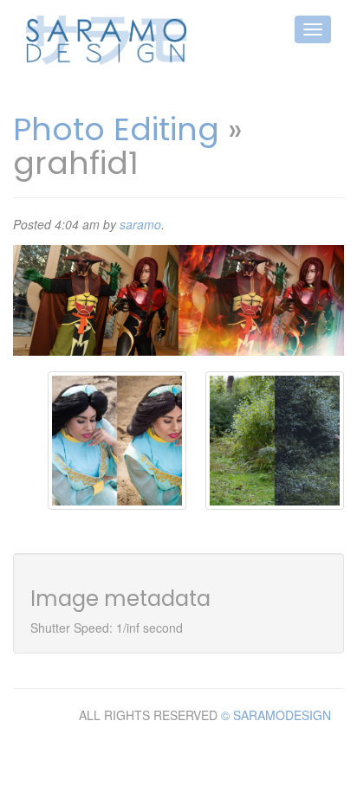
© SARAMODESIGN (276, 715)
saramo (140, 224)
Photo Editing (116, 129)
